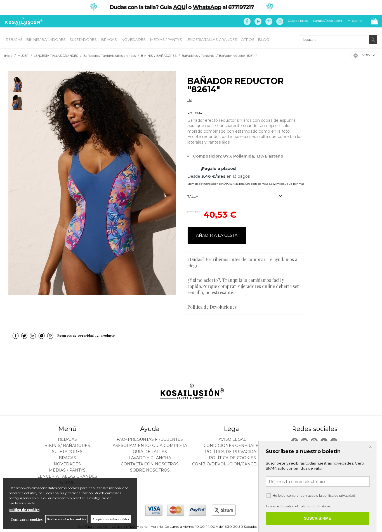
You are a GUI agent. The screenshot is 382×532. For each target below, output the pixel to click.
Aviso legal (232, 439)
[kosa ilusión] (23, 24)
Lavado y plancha (150, 457)
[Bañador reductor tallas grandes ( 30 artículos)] (92, 183)
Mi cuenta (355, 21)
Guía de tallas (298, 21)
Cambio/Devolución (327, 21)
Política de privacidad (232, 451)
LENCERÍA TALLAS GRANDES (211, 39)
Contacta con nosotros (150, 464)
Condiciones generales (232, 445)
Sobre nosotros (150, 470)
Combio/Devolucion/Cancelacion (232, 464)
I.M (189, 100)
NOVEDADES (134, 39)
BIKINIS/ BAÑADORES (46, 39)
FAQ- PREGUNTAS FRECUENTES (150, 439)
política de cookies (24, 509)
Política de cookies (232, 457)
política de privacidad (339, 496)
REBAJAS (14, 39)
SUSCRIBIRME (317, 518)
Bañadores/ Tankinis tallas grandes (211, 106)
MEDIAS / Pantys (166, 39)
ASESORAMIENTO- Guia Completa (150, 445)
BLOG (263, 39)
